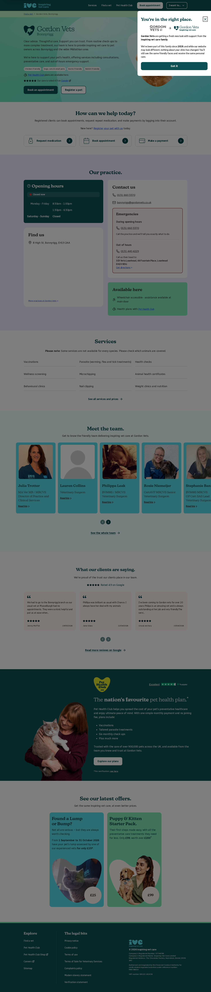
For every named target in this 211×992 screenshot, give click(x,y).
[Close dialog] (205, 19)
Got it (174, 66)
